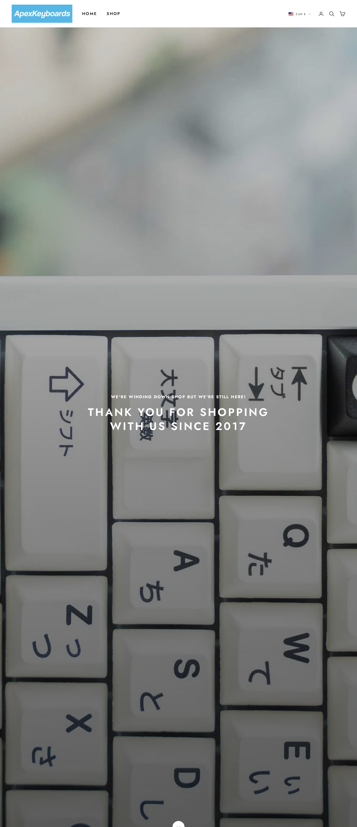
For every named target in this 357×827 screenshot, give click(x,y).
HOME (89, 13)
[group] (178, 413)
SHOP (113, 13)
